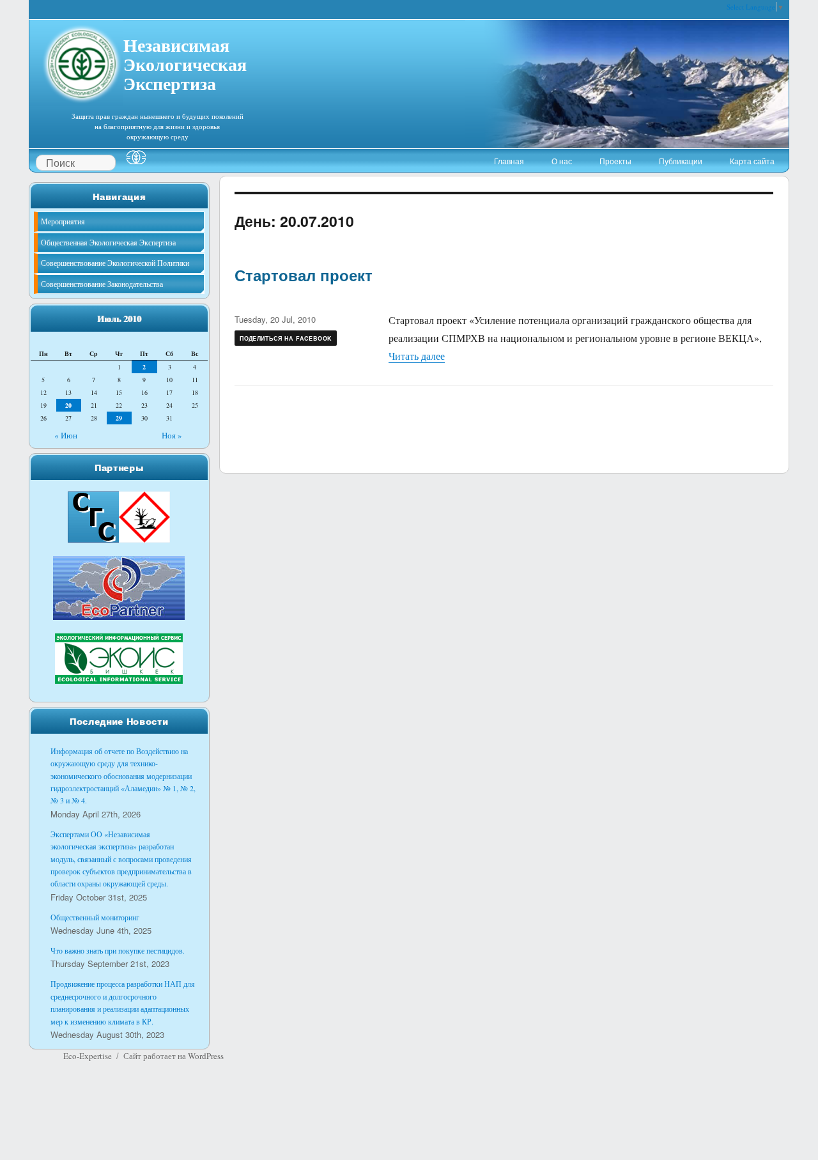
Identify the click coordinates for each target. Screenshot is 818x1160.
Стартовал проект (304, 275)
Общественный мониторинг (94, 917)
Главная (509, 160)
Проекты (615, 160)
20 (68, 405)
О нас (562, 160)
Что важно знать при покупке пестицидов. (117, 950)
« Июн (65, 435)
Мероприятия (63, 221)
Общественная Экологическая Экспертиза (108, 242)
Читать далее (417, 355)
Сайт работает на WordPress (173, 1056)
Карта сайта (752, 160)
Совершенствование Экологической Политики (115, 263)
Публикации (680, 160)
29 (119, 418)
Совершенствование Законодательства (102, 284)
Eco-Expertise (87, 1056)
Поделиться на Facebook (286, 338)
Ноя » (172, 435)
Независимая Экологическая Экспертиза (185, 62)
